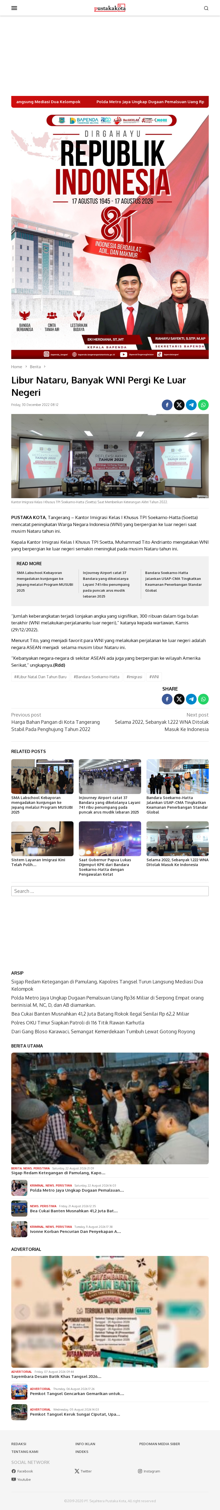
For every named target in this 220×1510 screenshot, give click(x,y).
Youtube (24, 1479)
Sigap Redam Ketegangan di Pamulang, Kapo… (58, 1172)
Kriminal (37, 1185)
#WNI (154, 676)
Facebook (25, 1471)
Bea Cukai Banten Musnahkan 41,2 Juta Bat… (74, 1211)
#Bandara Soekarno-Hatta (96, 676)
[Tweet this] (179, 405)
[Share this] (167, 405)
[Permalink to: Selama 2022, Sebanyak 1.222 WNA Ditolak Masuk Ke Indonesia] (177, 838)
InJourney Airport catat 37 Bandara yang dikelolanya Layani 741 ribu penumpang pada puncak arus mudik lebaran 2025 (106, 584)
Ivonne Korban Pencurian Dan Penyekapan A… (75, 1231)
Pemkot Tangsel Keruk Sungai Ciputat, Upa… (75, 1414)
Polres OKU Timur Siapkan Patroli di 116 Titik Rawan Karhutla (77, 1023)
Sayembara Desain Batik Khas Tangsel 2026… (56, 1376)
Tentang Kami (24, 1451)
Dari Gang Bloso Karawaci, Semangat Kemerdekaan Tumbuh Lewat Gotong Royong (103, 1031)
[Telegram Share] (191, 405)
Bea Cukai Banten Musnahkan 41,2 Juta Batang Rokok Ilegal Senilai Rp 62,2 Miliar (100, 1014)
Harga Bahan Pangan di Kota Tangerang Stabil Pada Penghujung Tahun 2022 (55, 722)
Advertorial (21, 1372)
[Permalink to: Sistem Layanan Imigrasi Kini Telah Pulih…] (42, 838)
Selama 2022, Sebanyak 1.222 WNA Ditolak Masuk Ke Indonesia (162, 722)
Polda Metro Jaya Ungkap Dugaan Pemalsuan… (77, 1190)
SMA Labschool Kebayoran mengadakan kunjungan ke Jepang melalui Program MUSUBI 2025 (42, 804)
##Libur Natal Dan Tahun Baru (40, 676)
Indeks (81, 1451)
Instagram (152, 1471)
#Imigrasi (134, 676)
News (27, 1168)
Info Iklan (85, 1444)
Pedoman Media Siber (159, 1444)
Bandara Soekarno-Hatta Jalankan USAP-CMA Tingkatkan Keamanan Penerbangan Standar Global (177, 804)
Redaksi (18, 1444)
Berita (16, 1168)
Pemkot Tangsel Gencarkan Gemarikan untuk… (77, 1393)
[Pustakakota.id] (110, 7)
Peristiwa (42, 1168)
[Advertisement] (110, 55)
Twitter (86, 1471)
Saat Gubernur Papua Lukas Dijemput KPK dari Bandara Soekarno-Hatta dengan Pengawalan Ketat (105, 867)
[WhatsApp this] (203, 405)
